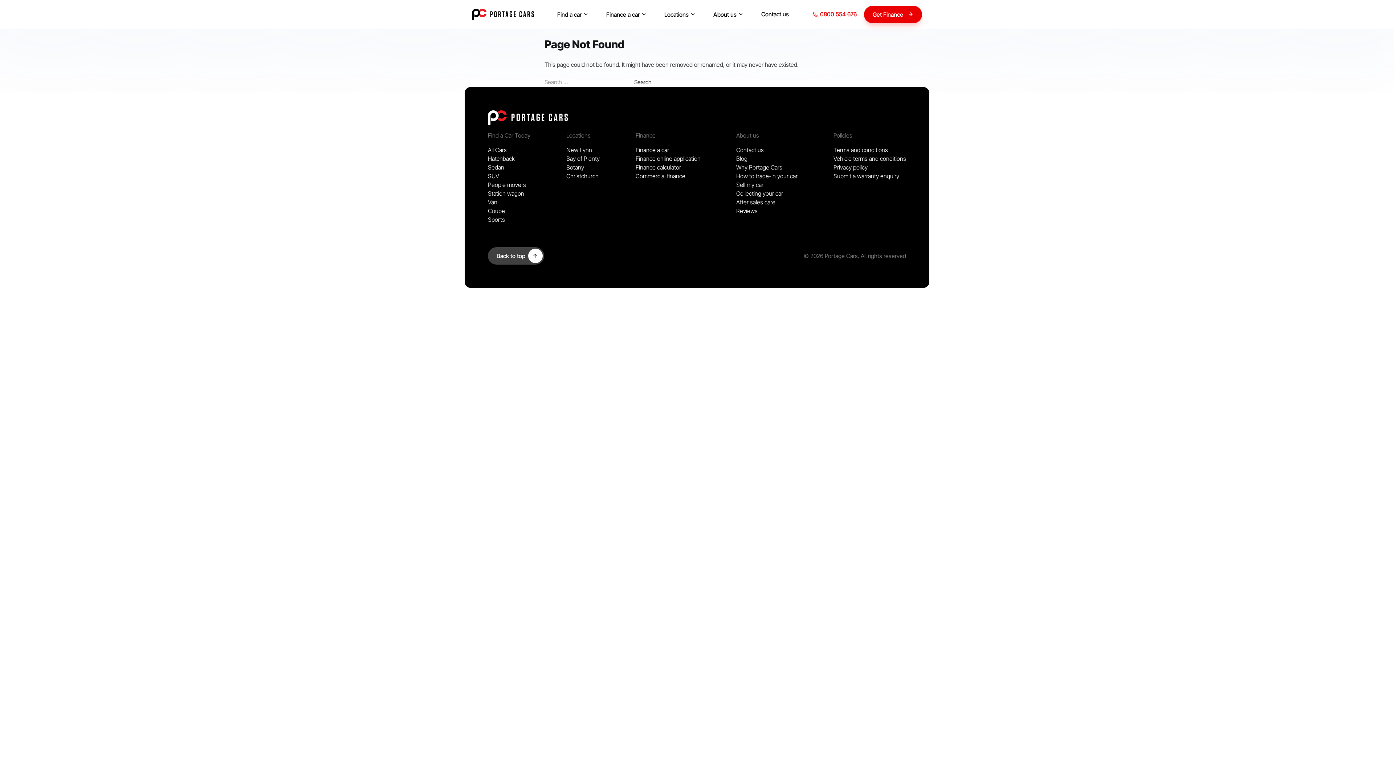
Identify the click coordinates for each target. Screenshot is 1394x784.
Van (492, 202)
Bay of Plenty (583, 158)
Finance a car (623, 14)
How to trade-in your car (767, 176)
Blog (741, 158)
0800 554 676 (838, 14)
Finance (646, 135)
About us (725, 14)
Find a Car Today (509, 135)
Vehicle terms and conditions (869, 158)
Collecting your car (759, 193)
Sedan (496, 167)
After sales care (755, 202)
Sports (496, 219)
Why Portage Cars (759, 167)
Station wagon (506, 193)
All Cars (497, 150)
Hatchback (501, 158)
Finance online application (668, 158)
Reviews (747, 211)
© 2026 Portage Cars (831, 256)
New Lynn (579, 150)
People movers (507, 184)
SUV (493, 176)
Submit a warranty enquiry (866, 176)
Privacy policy (850, 167)
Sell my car (749, 184)
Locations (676, 14)
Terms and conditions (860, 150)
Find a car (569, 14)
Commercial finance (660, 176)
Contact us (775, 14)
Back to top (511, 256)
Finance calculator (658, 167)
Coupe (496, 211)
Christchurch (582, 176)
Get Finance (888, 14)
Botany (575, 167)
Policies (842, 135)
